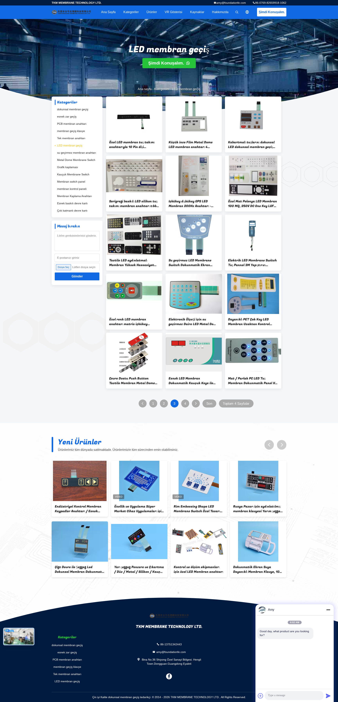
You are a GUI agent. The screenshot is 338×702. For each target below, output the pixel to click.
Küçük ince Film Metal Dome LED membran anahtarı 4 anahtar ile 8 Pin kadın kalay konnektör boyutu (191, 144)
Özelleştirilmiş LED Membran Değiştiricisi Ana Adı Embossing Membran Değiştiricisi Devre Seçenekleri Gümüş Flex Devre (257, 509)
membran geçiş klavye (71, 131)
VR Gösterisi (173, 12)
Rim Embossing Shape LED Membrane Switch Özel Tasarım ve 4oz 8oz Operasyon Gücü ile (139, 509)
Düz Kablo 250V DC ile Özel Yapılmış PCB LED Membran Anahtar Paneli (253, 569)
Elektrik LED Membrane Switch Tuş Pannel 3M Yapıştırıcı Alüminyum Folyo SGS (252, 262)
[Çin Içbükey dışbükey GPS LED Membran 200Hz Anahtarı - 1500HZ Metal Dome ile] (193, 176)
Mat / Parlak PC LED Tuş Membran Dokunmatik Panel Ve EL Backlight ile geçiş (252, 381)
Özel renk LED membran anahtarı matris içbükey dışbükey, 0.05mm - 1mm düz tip (134, 321)
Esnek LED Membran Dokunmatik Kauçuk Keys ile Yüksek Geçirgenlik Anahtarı (191, 381)
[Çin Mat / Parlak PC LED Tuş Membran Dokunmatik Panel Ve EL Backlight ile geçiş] (253, 353)
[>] (196, 404)
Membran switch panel (71, 181)
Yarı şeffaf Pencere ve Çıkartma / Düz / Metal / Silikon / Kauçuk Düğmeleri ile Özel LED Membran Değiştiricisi (80, 569)
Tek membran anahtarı (71, 138)
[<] (142, 404)
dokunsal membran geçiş (72, 109)
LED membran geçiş (69, 145)
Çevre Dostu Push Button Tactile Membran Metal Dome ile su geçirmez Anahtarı (132, 381)
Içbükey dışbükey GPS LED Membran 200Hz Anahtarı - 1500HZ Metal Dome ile (190, 203)
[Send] (328, 695)
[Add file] (260, 695)
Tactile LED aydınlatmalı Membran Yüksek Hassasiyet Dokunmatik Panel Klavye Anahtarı (131, 262)
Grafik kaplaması (67, 167)
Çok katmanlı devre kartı (72, 210)
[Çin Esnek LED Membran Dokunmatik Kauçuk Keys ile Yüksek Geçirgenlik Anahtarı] (193, 353)
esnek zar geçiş (66, 116)
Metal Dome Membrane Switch (76, 159)
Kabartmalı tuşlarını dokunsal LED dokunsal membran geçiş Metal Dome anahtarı (251, 144)
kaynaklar (197, 12)
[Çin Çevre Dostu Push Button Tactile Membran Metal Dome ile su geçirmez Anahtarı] (134, 353)
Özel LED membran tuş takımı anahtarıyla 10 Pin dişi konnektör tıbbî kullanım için (132, 144)
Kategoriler (131, 12)
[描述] (247, 12)
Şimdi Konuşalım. (272, 12)
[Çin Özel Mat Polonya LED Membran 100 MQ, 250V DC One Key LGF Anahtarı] (253, 176)
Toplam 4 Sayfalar (236, 403)
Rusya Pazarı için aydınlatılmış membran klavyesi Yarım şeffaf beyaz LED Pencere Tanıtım (198, 509)
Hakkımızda (220, 12)
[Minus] (328, 609)
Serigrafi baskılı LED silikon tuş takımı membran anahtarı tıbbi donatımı (133, 203)
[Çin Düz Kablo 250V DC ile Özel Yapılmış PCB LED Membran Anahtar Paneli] (258, 541)
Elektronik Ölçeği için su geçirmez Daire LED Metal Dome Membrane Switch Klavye (193, 321)
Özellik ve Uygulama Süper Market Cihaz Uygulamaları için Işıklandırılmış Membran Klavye (79, 509)
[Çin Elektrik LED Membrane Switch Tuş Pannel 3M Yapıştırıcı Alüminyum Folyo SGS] (253, 235)
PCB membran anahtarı (71, 123)
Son (209, 403)
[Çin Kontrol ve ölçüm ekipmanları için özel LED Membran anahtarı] (139, 541)
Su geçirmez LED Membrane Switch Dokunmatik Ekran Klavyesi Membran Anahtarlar (192, 262)
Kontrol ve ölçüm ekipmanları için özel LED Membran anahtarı (139, 569)
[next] (281, 445)
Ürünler (152, 12)
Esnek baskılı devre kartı (72, 203)
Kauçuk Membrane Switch (73, 174)
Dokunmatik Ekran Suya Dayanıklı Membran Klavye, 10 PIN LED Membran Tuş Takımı (197, 569)
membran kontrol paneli (71, 188)
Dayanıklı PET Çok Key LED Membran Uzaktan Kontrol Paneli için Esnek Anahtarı (249, 321)
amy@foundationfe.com (231, 2)
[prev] (269, 445)
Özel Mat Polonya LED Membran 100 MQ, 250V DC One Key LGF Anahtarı (252, 203)
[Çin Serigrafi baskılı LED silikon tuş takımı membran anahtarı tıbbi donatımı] (134, 176)
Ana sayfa (108, 12)
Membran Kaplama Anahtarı (74, 196)
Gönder (77, 276)
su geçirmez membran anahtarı (76, 152)
